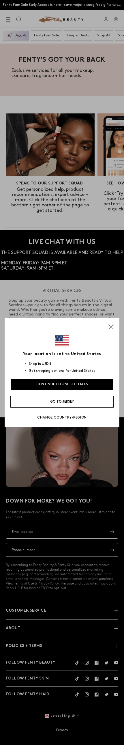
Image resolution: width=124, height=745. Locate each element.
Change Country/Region (62, 417)
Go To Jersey (62, 401)
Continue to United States (62, 384)
